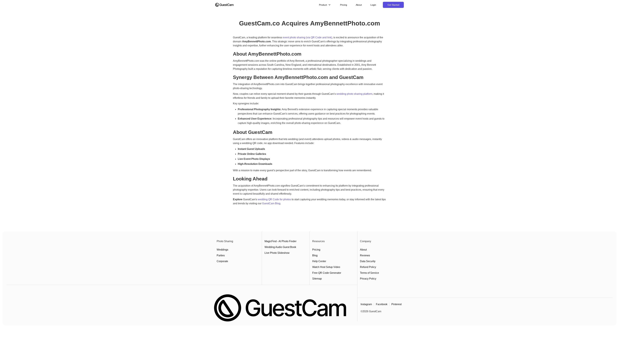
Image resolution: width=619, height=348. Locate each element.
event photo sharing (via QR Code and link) (307, 37)
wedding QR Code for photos (274, 199)
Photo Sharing (225, 241)
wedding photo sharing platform (354, 93)
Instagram (366, 304)
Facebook (381, 304)
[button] (325, 5)
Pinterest (396, 304)
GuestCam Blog (271, 203)
